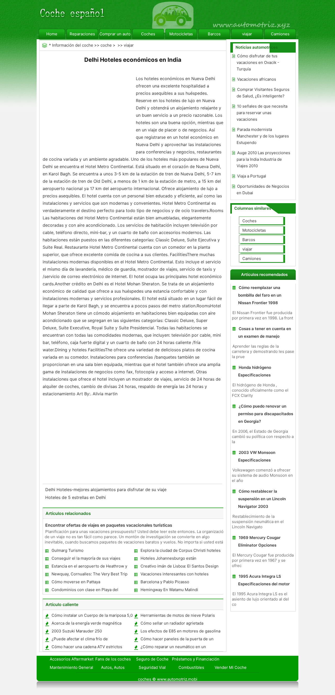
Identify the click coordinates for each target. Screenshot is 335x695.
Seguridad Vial (152, 667)
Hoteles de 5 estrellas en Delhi (76, 497)
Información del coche (72, 45)
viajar (247, 33)
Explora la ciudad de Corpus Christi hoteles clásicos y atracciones (180, 551)
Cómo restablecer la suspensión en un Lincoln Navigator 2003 (262, 499)
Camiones (280, 33)
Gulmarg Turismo (67, 550)
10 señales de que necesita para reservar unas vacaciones (262, 113)
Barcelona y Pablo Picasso (165, 581)
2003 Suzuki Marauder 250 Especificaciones (76, 632)
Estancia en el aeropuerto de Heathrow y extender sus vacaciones (89, 567)
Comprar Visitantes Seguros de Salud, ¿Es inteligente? (263, 92)
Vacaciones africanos (256, 79)
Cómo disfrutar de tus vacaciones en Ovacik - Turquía (258, 62)
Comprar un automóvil (115, 33)
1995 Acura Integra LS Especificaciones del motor (264, 580)
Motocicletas (181, 33)
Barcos (214, 33)
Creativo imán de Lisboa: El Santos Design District (179, 567)
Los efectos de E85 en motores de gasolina (180, 631)
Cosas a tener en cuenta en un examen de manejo (264, 332)
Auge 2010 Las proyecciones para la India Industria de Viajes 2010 (263, 159)
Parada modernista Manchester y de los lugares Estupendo (263, 136)
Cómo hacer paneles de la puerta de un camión (177, 639)
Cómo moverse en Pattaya (76, 581)
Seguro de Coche (152, 659)
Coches (148, 33)
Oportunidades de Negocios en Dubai (263, 189)
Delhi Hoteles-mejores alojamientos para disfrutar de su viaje (106, 489)
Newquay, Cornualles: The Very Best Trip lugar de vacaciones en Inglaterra (89, 575)
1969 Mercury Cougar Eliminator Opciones (259, 541)
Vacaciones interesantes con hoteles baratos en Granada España (174, 575)
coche (106, 45)
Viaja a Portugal (251, 176)
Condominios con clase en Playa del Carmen (84, 590)
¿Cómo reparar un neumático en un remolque (173, 647)
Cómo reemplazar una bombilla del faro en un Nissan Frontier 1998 (259, 295)
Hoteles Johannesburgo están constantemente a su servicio (168, 559)
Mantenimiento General (71, 667)
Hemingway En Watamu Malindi (169, 589)
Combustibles (191, 667)
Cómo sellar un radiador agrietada (172, 623)
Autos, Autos (113, 667)
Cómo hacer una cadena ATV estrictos (87, 646)
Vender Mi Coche (231, 667)
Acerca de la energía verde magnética (86, 623)
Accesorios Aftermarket (71, 659)
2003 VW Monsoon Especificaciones (256, 456)
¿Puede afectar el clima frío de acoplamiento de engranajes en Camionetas (91, 639)
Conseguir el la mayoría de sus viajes (86, 558)
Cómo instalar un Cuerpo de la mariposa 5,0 (92, 615)
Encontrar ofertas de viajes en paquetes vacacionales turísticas (108, 525)
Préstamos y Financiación (195, 659)
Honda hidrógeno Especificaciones (254, 371)
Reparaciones (82, 33)
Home (51, 33)
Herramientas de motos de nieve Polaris (178, 615)
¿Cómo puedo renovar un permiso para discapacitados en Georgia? (265, 414)
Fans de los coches (113, 659)
